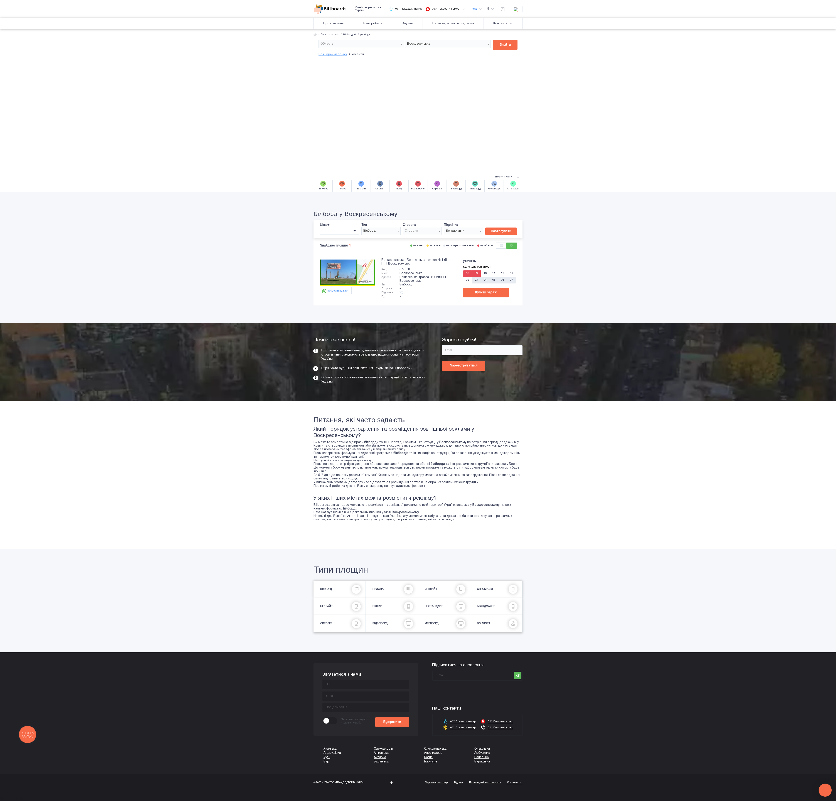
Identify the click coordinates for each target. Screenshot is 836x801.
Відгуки (407, 23)
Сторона (409, 225)
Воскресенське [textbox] (418, 43)
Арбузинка (482, 753)
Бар (326, 761)
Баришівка (482, 761)
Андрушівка (332, 753)
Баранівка (381, 761)
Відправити (392, 721)
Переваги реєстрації (436, 782)
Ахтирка (380, 757)
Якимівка (330, 748)
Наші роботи (373, 23)
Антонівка (381, 753)
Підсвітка (451, 225)
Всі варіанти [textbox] (455, 230)
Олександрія (383, 748)
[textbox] (361, 44)
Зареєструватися (463, 365)
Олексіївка (482, 748)
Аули (327, 757)
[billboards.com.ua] (332, 9)
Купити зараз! (486, 292)
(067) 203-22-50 (11, 799)
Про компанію (333, 23)
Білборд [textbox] (369, 230)
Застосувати (501, 231)
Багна (428, 757)
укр (474, 9)
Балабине (481, 757)
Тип (364, 225)
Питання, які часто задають (453, 23)
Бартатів (430, 761)
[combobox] (361, 44)
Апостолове (433, 753)
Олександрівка (435, 748)
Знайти (505, 44)
